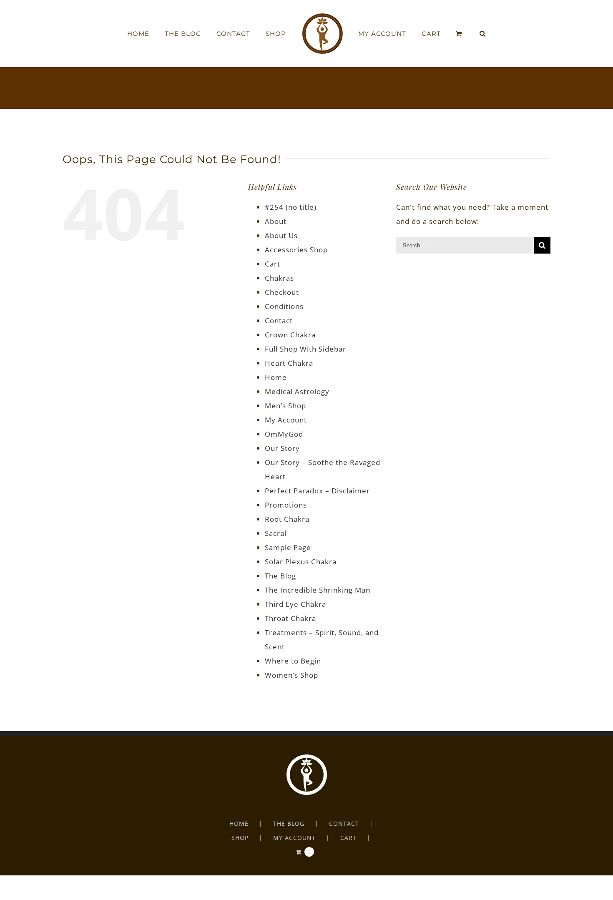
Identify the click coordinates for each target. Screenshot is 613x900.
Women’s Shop (291, 675)
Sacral (275, 533)
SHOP (240, 838)
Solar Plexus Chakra (301, 561)
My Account (286, 420)
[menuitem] (163, 33)
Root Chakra (287, 519)
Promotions (286, 505)
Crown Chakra (290, 334)
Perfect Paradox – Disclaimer (317, 490)
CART (348, 838)
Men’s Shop (285, 405)
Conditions (284, 306)
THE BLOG (288, 823)
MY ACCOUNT (294, 838)
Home (276, 377)
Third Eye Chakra (295, 604)
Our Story (282, 448)
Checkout (282, 292)
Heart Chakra (289, 363)
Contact (279, 320)
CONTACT (344, 823)
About (275, 221)
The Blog (280, 576)
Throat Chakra (290, 618)
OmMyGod (284, 434)
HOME (239, 823)
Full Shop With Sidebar (305, 349)
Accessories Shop (296, 249)
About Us (281, 235)
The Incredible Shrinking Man (317, 590)
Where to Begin (293, 661)
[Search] (463, 33)
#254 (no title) (291, 207)
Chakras (279, 278)
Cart (272, 264)
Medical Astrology (297, 391)
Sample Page (288, 547)
